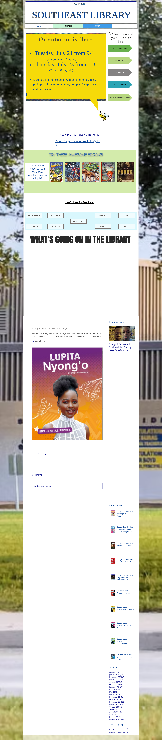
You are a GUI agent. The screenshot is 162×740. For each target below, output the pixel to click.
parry (118, 729)
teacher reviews (115, 732)
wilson (125, 732)
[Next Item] (132, 333)
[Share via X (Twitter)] (39, 454)
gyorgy (112, 729)
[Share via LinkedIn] (45, 454)
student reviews (128, 729)
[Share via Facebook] (33, 454)
